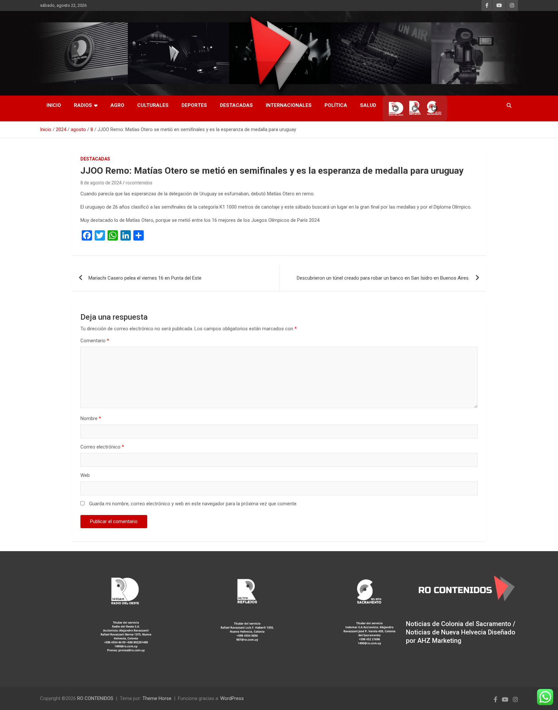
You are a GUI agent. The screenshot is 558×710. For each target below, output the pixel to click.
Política (336, 105)
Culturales (153, 105)
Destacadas (236, 105)
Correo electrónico (102, 447)
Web (85, 475)
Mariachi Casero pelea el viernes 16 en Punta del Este (145, 278)
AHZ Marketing (439, 640)
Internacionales (289, 105)
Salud (368, 105)
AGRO (117, 105)
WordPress (232, 698)
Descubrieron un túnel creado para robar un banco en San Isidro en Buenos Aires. (383, 278)
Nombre (90, 418)
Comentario (94, 341)
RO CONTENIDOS (95, 698)
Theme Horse (156, 698)
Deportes (194, 105)
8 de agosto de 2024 (101, 182)
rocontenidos (139, 182)
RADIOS (83, 105)
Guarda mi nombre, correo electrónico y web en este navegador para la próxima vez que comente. (193, 504)
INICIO (53, 105)
